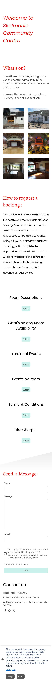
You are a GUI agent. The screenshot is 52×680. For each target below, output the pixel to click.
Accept (10, 676)
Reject (20, 676)
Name (7, 483)
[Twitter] (14, 610)
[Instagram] (9, 610)
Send (26, 570)
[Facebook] (5, 610)
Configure (10, 669)
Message (8, 496)
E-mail (7, 534)
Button (26, 308)
